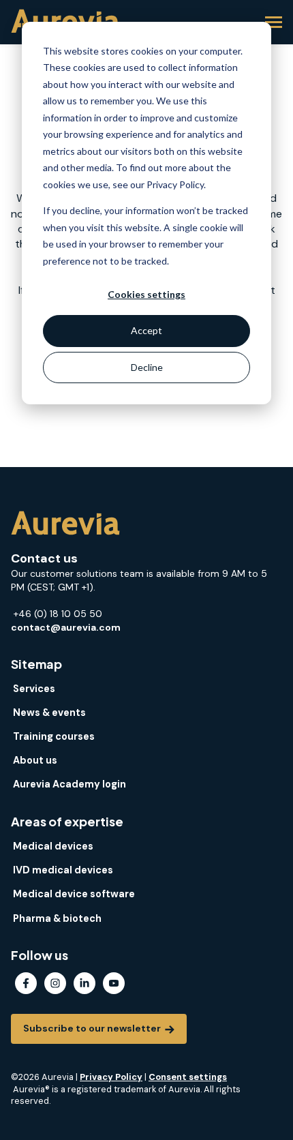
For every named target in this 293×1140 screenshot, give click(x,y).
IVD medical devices (63, 870)
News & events (49, 712)
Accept (146, 330)
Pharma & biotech (57, 918)
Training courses (54, 736)
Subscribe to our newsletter (93, 1028)
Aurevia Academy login (69, 784)
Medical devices (53, 846)
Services (34, 688)
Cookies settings (146, 294)
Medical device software (74, 894)
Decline (147, 367)
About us (35, 760)
